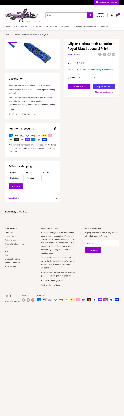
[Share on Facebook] (100, 54)
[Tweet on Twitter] (109, 54)
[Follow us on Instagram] (33, 300)
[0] (117, 15)
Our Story (9, 233)
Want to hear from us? (108, 2)
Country (12, 173)
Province (29, 173)
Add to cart (79, 86)
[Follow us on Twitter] (28, 300)
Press (7, 251)
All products (15, 35)
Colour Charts (10, 240)
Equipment (65, 27)
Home (7, 27)
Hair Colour (49, 27)
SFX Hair (34, 27)
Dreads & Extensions (84, 27)
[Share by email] (113, 54)
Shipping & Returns (12, 259)
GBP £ (8, 296)
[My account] (112, 15)
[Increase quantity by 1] (94, 77)
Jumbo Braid (19, 27)
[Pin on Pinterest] (104, 54)
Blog (6, 255)
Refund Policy (13, 198)
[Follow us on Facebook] (23, 300)
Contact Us (9, 236)
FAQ (6, 248)
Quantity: (71, 77)
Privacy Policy (10, 266)
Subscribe (93, 250)
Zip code (45, 173)
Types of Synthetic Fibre (14, 244)
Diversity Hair (74, 55)
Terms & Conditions (12, 263)
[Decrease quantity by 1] (79, 77)
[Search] (90, 15)
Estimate (16, 186)
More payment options (104, 92)
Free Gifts (104, 27)
